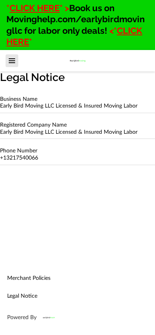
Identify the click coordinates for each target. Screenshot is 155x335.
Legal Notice (22, 296)
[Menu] (12, 60)
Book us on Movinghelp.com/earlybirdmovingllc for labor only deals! (75, 19)
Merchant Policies (28, 278)
